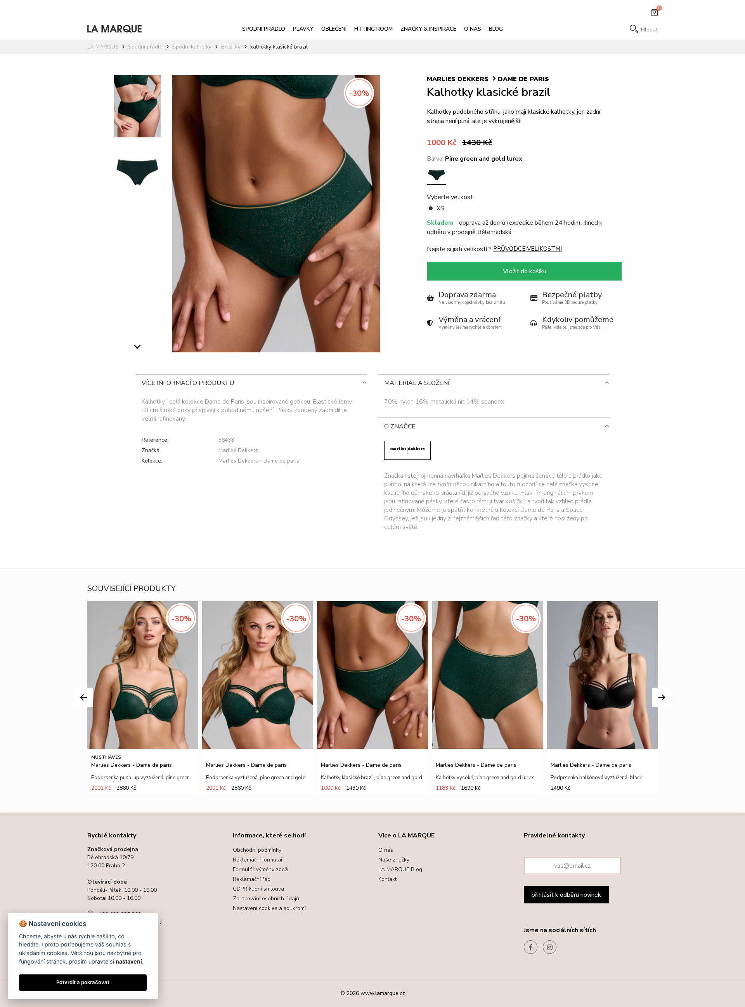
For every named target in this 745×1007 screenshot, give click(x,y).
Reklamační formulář (258, 859)
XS (440, 208)
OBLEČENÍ (334, 29)
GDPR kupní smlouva (258, 889)
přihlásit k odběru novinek (566, 895)
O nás (472, 29)
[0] (654, 14)
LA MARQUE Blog (400, 869)
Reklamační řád (251, 879)
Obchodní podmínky (257, 850)
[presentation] (83, 697)
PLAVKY (303, 29)
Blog (496, 29)
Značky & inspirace (428, 29)
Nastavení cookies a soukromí (269, 908)
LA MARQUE (102, 46)
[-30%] (276, 80)
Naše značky (393, 859)
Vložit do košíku (524, 271)
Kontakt (387, 879)
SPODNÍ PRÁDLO (263, 29)
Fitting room (373, 29)
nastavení (129, 961)
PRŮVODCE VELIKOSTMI (527, 249)
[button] (137, 349)
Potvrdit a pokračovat (82, 982)
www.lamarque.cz (382, 993)
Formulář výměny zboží (260, 869)
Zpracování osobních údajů (266, 898)
